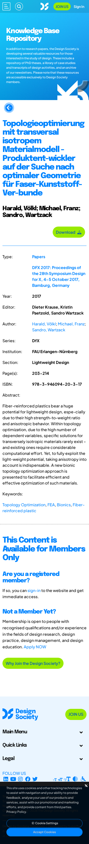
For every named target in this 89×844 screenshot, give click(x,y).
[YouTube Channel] (13, 779)
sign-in (34, 590)
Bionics (64, 504)
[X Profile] (35, 779)
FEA (51, 504)
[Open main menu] (6, 6)
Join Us (62, 6)
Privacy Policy (16, 812)
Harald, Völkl (44, 323)
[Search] (19, 6)
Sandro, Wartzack (48, 329)
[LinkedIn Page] (5, 779)
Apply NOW (35, 646)
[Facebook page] (27, 779)
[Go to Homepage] (44, 5)
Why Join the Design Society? (33, 663)
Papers (38, 256)
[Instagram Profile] (20, 779)
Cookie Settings (46, 823)
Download (66, 232)
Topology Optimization (23, 504)
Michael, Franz (71, 323)
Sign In (79, 6)
